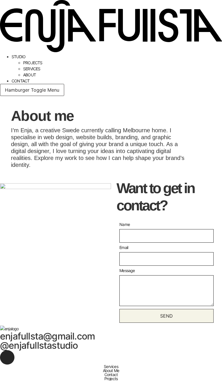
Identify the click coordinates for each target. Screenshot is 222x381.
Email (123, 248)
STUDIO (18, 56)
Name (124, 224)
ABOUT (29, 74)
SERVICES (31, 68)
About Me (111, 371)
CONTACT (20, 80)
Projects (111, 379)
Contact (111, 375)
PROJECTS (32, 62)
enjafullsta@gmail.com (47, 336)
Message (127, 271)
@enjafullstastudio (39, 345)
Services (111, 367)
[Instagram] (7, 357)
